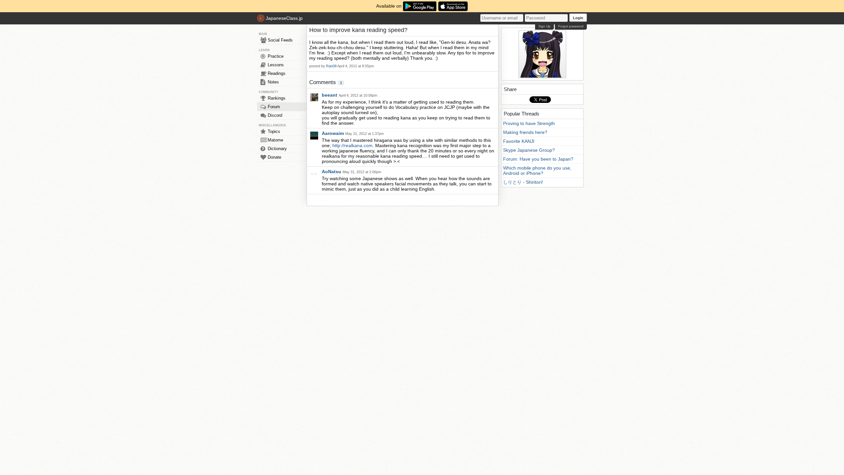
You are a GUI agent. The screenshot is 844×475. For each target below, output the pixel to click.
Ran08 (331, 66)
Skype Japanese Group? (529, 150)
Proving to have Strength (529, 123)
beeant (330, 95)
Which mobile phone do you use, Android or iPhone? (537, 170)
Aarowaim (333, 133)
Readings (277, 73)
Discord (275, 115)
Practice (276, 56)
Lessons (276, 64)
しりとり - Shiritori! (523, 182)
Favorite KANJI (518, 141)
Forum (274, 106)
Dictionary (277, 148)
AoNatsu (332, 171)
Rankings (277, 98)
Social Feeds (280, 40)
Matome (275, 140)
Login (578, 18)
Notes (273, 81)
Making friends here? (525, 132)
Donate (274, 157)
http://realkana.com (352, 145)
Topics (274, 131)
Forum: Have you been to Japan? (538, 159)
